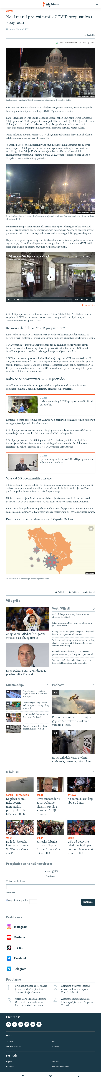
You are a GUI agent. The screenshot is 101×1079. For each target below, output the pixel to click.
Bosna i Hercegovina (17, 795)
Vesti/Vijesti (61, 608)
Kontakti (55, 1047)
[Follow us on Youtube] (20, 1024)
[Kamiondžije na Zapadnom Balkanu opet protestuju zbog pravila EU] (13, 706)
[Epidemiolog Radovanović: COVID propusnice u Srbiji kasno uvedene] (23, 462)
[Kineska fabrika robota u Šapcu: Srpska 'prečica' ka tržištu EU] (50, 827)
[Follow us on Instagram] (26, 1024)
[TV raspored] (38, 1024)
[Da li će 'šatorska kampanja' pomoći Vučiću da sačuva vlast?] (20, 827)
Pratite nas (88, 902)
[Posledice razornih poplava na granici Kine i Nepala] (13, 729)
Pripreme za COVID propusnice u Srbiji (29, 256)
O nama (9, 1042)
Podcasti (58, 685)
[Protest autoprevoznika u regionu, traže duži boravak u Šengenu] (13, 694)
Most (9, 838)
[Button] (90, 35)
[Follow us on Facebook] (8, 1024)
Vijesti (9, 11)
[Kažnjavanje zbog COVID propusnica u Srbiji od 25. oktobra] (23, 404)
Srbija (40, 795)
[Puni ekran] (92, 299)
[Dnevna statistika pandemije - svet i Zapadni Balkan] (50, 549)
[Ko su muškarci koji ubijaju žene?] (81, 784)
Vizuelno (10, 1067)
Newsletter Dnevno (60, 1067)
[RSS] (32, 1024)
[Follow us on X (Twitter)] (14, 1024)
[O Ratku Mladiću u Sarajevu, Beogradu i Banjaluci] (13, 717)
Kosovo (71, 795)
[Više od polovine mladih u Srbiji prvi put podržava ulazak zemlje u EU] (81, 827)
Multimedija (15, 685)
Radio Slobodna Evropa (24, 260)
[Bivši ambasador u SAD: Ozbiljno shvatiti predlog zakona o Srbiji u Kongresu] (50, 784)
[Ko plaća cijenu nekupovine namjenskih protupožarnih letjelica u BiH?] (20, 784)
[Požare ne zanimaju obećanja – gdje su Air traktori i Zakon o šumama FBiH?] (73, 702)
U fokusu (12, 772)
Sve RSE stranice (13, 1047)
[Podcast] (50, 1075)
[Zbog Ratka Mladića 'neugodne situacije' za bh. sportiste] (27, 619)
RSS (53, 1042)
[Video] (23, 1075)
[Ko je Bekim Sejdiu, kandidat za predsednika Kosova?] (27, 655)
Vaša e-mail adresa (16, 881)
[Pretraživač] (78, 1075)
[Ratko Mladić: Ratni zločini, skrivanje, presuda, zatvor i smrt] (73, 742)
